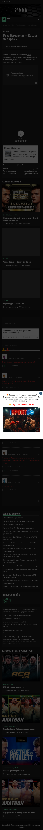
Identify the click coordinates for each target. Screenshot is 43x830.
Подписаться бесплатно (23, 404)
